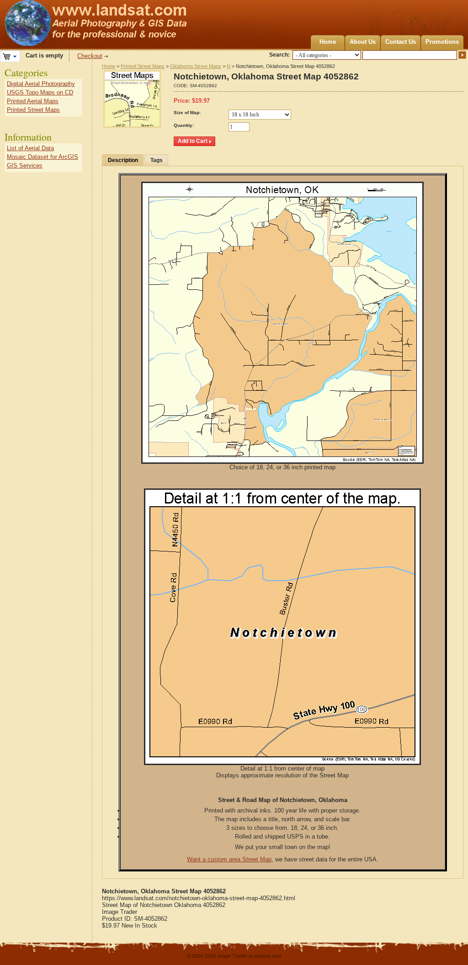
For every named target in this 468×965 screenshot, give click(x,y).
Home (327, 41)
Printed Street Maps (143, 66)
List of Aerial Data (30, 148)
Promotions (442, 41)
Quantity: (184, 125)
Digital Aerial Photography (41, 83)
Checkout (89, 55)
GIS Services (25, 165)
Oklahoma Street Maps (195, 66)
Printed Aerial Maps (32, 101)
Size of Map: (187, 112)
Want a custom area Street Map (229, 859)
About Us (363, 41)
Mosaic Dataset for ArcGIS (42, 156)
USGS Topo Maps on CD (40, 92)
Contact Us (400, 41)
